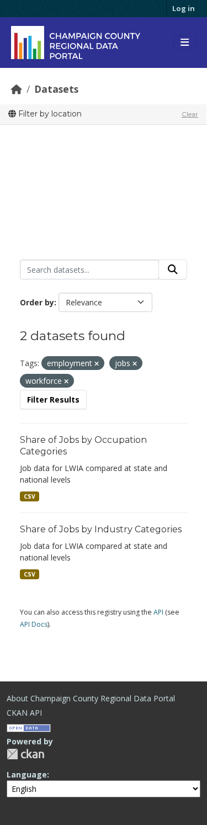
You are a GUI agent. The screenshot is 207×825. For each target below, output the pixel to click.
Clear (190, 114)
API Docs (33, 624)
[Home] (16, 89)
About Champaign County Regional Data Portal (91, 698)
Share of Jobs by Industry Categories (101, 529)
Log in (183, 8)
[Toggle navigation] (184, 42)
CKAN (25, 754)
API (158, 612)
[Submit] (172, 269)
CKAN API (24, 712)
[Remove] (96, 363)
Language (27, 774)
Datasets (56, 89)
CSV (29, 496)
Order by (37, 302)
